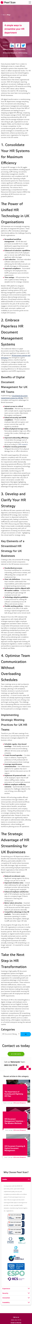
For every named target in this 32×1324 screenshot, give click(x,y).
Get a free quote (16, 1054)
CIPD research (23, 444)
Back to (6, 15)
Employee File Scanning (9, 49)
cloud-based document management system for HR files (14, 396)
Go (26, 1034)
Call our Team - (15, 1063)
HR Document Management (10, 53)
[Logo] (8, 2)
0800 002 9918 (16, 1320)
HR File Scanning (22, 53)
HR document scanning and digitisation (15, 356)
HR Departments (20, 49)
